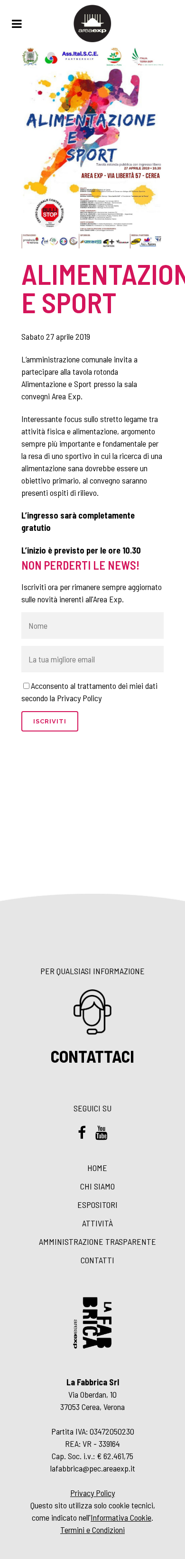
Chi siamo (97, 1186)
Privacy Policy (92, 1493)
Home (97, 1168)
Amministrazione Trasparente (97, 1241)
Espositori (97, 1204)
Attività (97, 1223)
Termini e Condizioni (92, 1529)
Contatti (97, 1260)
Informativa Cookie (121, 1517)
